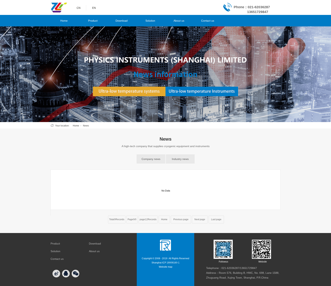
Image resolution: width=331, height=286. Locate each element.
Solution (150, 20)
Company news (151, 159)
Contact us (207, 20)
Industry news (180, 159)
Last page (216, 219)
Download (122, 20)
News (86, 125)
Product (92, 20)
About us (179, 20)
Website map (165, 267)
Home (64, 20)
